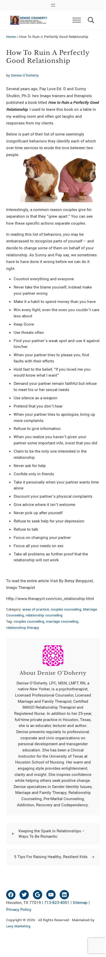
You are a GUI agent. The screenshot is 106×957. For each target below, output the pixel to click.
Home (11, 36)
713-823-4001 (56, 902)
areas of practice (35, 609)
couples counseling (66, 609)
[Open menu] (53, 5)
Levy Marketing (18, 926)
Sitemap (80, 902)
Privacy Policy (18, 909)
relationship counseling (44, 615)
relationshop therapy (22, 627)
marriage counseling (62, 621)
